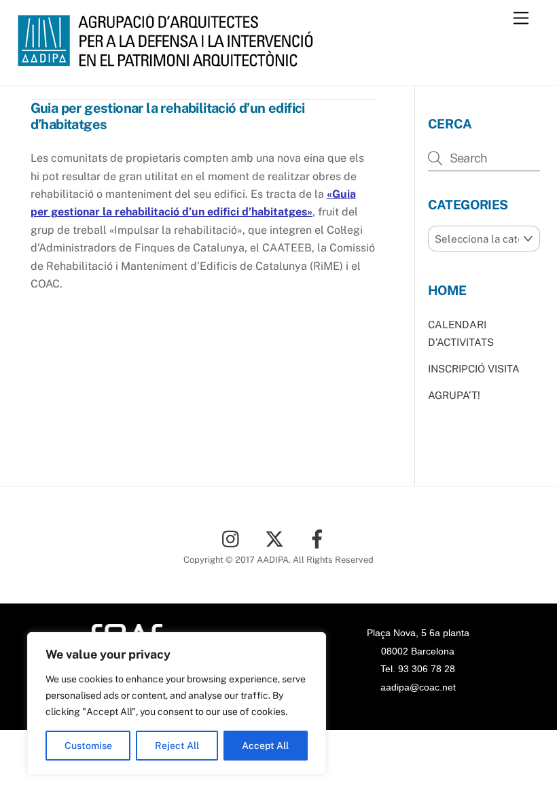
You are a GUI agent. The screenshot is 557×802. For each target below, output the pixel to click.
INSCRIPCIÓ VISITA (474, 368)
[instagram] (234, 538)
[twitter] (276, 538)
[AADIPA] (170, 60)
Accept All (265, 745)
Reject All (177, 745)
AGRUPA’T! (454, 395)
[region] (176, 703)
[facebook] (319, 538)
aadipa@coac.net (418, 687)
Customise (88, 745)
